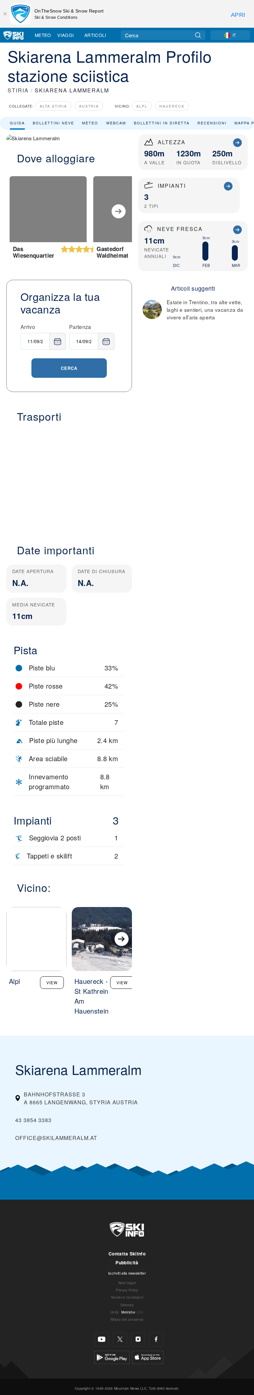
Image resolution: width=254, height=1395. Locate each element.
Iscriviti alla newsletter (127, 1273)
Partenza (80, 327)
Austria (89, 106)
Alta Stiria (53, 106)
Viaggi (65, 35)
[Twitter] (120, 1339)
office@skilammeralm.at (56, 1138)
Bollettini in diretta (162, 122)
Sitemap (127, 1304)
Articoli (95, 35)
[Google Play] (112, 1356)
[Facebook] (156, 1339)
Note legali (127, 1282)
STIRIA (18, 90)
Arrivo (28, 327)
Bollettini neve (53, 122)
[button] (69, 479)
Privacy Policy (127, 1289)
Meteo (43, 35)
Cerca (69, 368)
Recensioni (212, 122)
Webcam (116, 122)
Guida (17, 122)
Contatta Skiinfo (127, 1253)
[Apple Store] (147, 1356)
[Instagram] (138, 1339)
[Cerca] (197, 35)
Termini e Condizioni (127, 1297)
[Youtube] (102, 1339)
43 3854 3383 (33, 1120)
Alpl (142, 106)
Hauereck (172, 106)
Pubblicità (126, 1262)
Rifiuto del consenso (127, 1319)
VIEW (52, 982)
